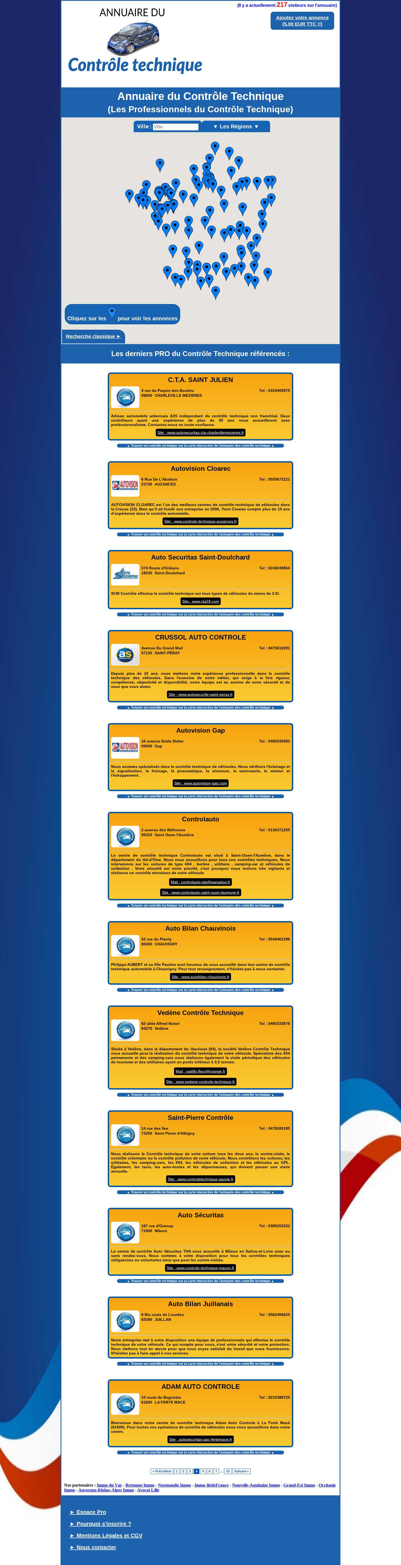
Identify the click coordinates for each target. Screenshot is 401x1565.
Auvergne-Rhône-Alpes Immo (106, 1490)
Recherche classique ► (93, 336)
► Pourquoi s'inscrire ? (100, 1524)
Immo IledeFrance (211, 1485)
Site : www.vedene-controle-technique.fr (200, 1081)
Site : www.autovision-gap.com (200, 783)
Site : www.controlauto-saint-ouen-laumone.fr (201, 892)
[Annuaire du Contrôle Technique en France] (135, 79)
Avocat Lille (148, 1490)
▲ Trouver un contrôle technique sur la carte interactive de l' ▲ (200, 446)
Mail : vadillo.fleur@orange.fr (200, 1071)
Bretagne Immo (139, 1485)
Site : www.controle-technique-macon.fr (200, 1268)
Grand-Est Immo (299, 1485)
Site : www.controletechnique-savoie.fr (201, 1179)
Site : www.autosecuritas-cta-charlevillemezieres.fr (200, 432)
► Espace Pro (88, 1512)
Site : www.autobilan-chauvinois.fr (200, 977)
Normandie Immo (174, 1485)
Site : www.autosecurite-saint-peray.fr (201, 694)
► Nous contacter (93, 1547)
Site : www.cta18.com (200, 601)
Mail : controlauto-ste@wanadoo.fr (200, 882)
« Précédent (161, 1471)
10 (228, 1471)
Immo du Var (109, 1485)
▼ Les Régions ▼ (236, 126)
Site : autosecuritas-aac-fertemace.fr (200, 1439)
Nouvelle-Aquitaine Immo (256, 1485)
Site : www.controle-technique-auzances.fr (200, 521)
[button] (268, 275)
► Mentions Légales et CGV (106, 1536)
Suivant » (241, 1471)
